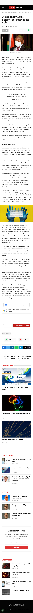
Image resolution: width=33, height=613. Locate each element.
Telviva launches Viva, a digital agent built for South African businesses (21, 479)
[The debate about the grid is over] (16, 429)
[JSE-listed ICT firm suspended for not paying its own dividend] (6, 566)
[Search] (30, 7)
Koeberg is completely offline (20, 590)
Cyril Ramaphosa (6, 333)
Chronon (22, 605)
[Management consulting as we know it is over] (6, 507)
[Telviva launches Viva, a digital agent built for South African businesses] (6, 479)
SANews (5, 26)
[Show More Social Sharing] (10, 30)
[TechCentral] (16, 7)
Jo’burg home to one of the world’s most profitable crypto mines (24, 358)
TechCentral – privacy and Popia (22, 609)
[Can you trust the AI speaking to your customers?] (6, 470)
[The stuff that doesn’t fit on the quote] (6, 461)
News (6, 12)
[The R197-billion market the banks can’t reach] (6, 498)
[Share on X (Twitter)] (3, 30)
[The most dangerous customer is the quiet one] (6, 516)
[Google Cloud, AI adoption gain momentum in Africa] (16, 403)
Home (3, 12)
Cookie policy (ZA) (9, 609)
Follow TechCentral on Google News (18, 305)
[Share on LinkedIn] (6, 30)
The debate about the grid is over (12, 440)
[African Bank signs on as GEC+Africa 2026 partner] (16, 376)
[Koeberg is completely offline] (6, 592)
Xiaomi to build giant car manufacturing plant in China (9, 358)
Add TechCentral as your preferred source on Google (17, 310)
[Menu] (3, 7)
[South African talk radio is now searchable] (6, 575)
